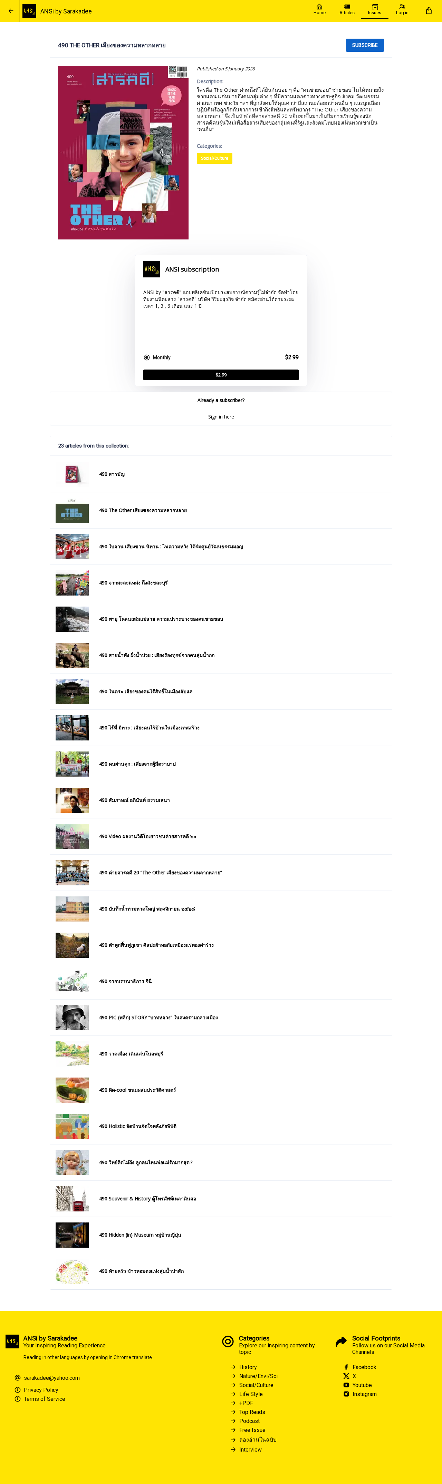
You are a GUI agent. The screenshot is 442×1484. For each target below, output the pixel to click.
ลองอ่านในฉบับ (258, 1439)
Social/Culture (214, 158)
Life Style (251, 1394)
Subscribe (365, 45)
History (248, 1367)
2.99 (221, 374)
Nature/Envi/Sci (258, 1376)
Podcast (249, 1421)
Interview (250, 1449)
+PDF (246, 1403)
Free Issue (252, 1430)
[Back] (11, 11)
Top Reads (252, 1412)
